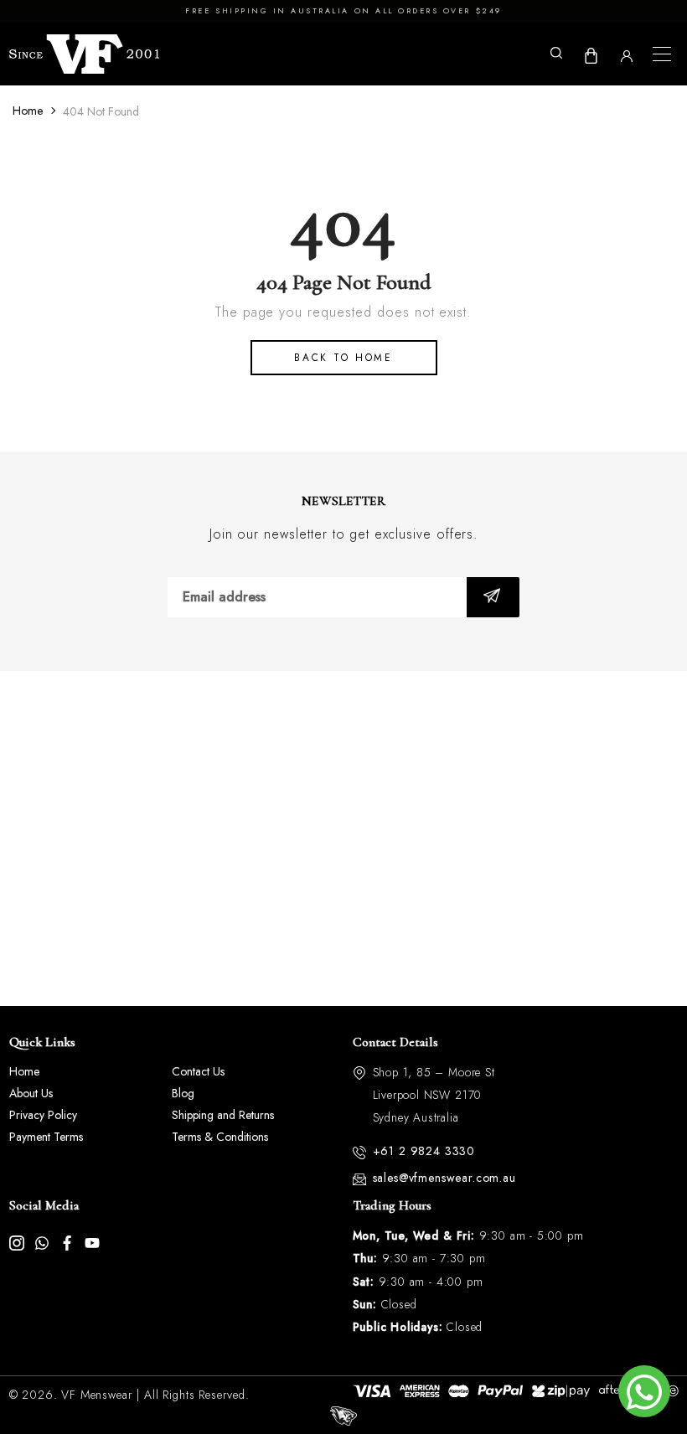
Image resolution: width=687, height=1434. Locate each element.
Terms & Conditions (220, 1136)
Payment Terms (46, 1136)
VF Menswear (96, 1394)
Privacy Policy (43, 1114)
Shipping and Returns (223, 1114)
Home (28, 110)
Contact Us (198, 1071)
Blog (183, 1093)
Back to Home (343, 357)
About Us (31, 1093)
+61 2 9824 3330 (424, 1151)
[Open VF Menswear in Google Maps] (343, 838)
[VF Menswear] (84, 54)
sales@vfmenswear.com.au (444, 1177)
